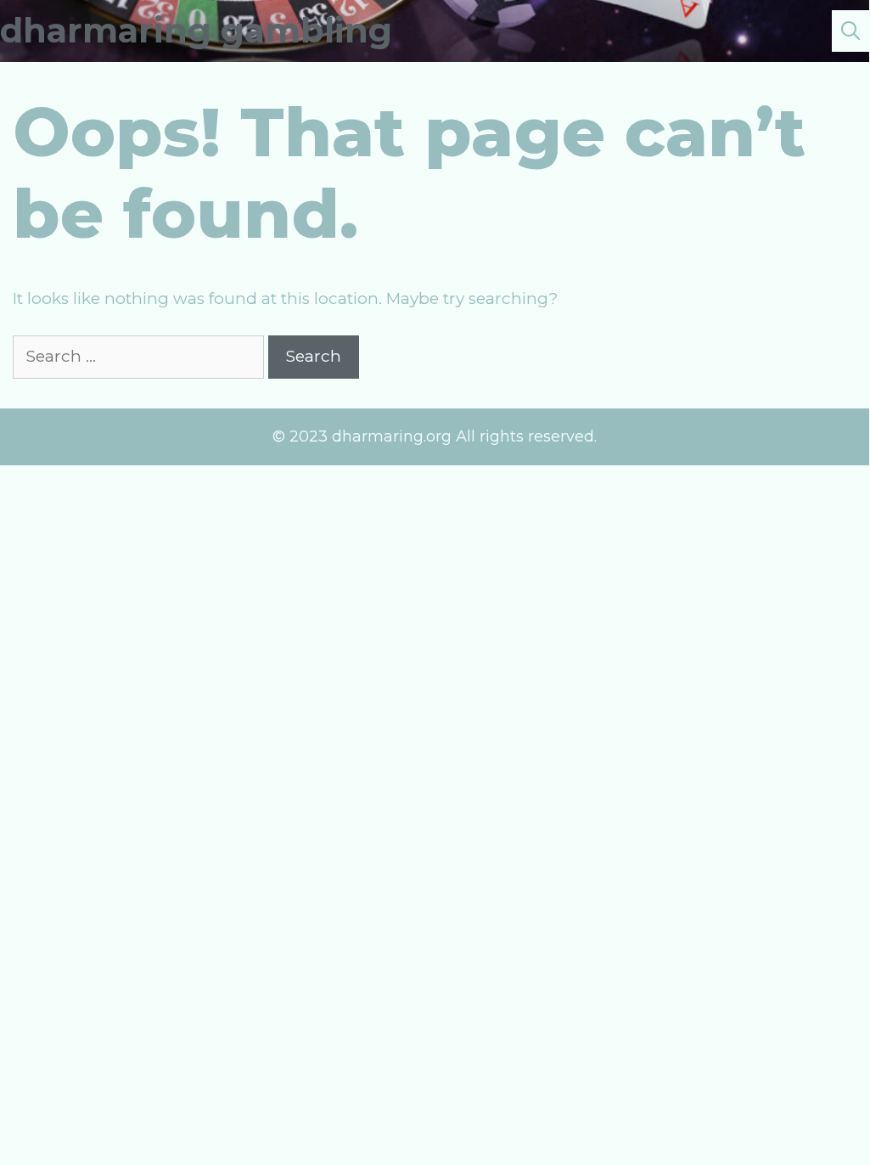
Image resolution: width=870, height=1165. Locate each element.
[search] (850, 31)
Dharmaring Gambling (196, 30)
